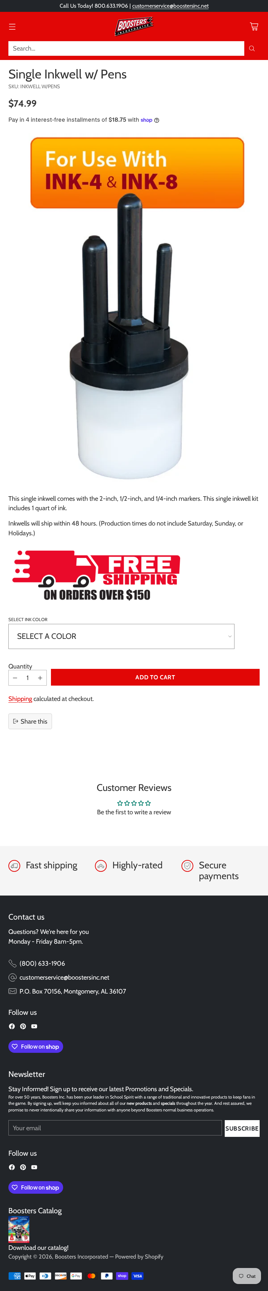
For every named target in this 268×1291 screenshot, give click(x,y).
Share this (34, 721)
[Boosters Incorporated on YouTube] (34, 1027)
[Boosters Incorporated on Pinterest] (23, 1027)
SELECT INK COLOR (27, 619)
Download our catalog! (38, 1248)
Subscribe (242, 1128)
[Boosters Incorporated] (134, 26)
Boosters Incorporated (81, 1256)
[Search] (252, 48)
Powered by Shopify (139, 1256)
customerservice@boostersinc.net (170, 5)
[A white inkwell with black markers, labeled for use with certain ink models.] (134, 308)
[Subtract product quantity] (15, 677)
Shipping (20, 699)
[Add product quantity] (40, 677)
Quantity (20, 666)
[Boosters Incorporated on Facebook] (12, 1027)
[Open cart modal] (254, 26)
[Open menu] (12, 26)
